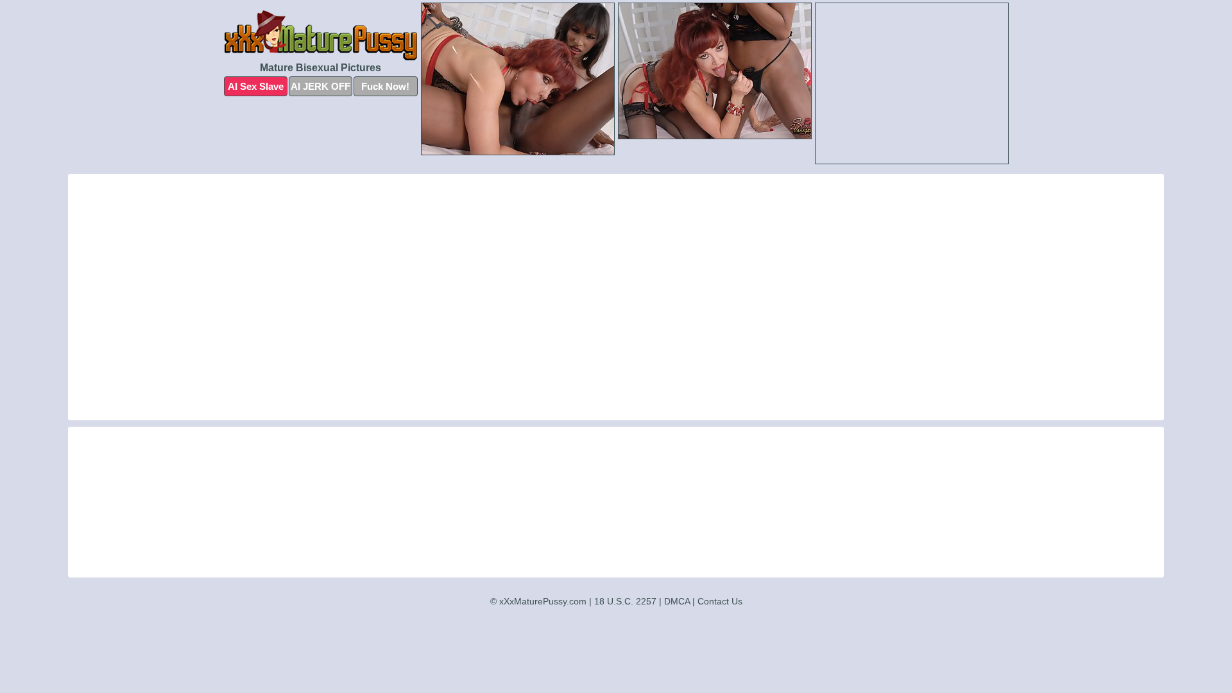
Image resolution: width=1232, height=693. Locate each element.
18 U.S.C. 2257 (625, 601)
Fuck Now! (385, 86)
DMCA (677, 601)
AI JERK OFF (320, 86)
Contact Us (719, 601)
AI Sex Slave (256, 86)
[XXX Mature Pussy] (321, 35)
